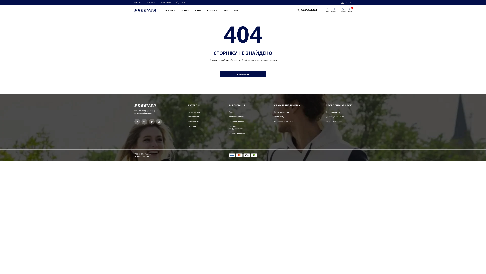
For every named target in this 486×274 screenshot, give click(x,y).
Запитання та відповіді (283, 121)
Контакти (151, 2)
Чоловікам (169, 10)
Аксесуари (212, 10)
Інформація (166, 2)
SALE (226, 10)
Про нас (137, 2)
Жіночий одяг (193, 117)
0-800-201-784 (308, 10)
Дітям (198, 10)
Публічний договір (236, 121)
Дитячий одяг (193, 121)
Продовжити (243, 74)
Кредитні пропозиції (237, 133)
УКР (342, 2)
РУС (350, 2)
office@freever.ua (336, 121)
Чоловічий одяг (194, 112)
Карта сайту (279, 117)
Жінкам (185, 10)
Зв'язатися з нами (281, 112)
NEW (236, 10)
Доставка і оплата (236, 117)
